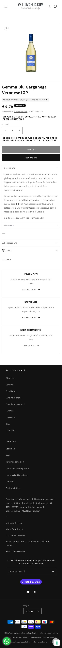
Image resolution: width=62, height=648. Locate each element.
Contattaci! (17, 119)
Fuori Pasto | (11, 391)
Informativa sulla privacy (17, 468)
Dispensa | (10, 378)
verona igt (34, 100)
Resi (8, 455)
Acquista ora (31, 157)
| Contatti (10, 430)
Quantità (6, 124)
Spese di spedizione (20, 111)
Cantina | (10, 384)
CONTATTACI (29, 345)
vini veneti (43, 100)
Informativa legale (40, 642)
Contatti (10, 481)
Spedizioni (10, 448)
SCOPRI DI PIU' (29, 289)
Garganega (24, 100)
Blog (8, 424)
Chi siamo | (11, 417)
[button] (6, 6)
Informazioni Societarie (17, 475)
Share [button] (8, 259)
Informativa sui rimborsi (49, 633)
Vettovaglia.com (15, 633)
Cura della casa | (13, 397)
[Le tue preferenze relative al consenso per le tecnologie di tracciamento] (57, 643)
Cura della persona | (15, 404)
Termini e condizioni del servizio (43, 637)
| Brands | (10, 410)
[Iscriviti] (53, 571)
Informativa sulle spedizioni (19, 642)
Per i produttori (13, 488)
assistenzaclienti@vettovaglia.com (23, 510)
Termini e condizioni (15, 461)
